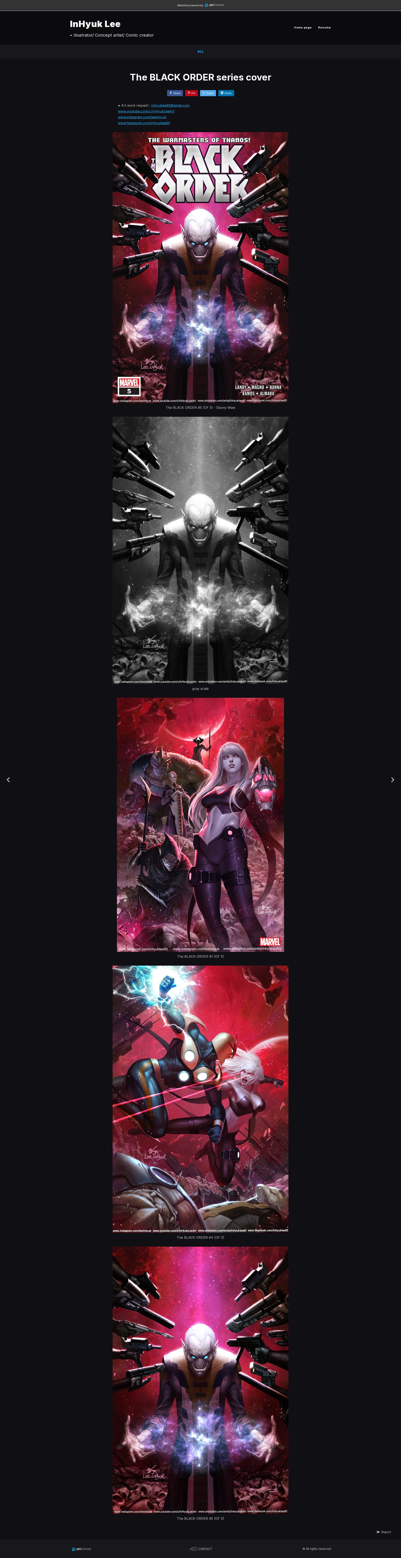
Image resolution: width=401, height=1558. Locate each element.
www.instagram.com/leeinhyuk (142, 117)
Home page (303, 27)
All (200, 51)
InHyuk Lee (95, 23)
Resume (324, 27)
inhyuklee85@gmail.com (170, 105)
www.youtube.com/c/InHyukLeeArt (146, 111)
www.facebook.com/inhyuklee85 (144, 123)
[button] (383, 1532)
